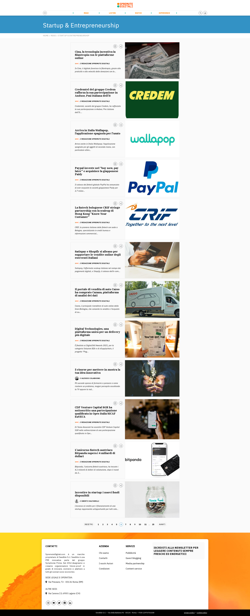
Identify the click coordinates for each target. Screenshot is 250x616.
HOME (46, 35)
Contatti (103, 558)
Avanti (162, 524)
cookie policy (202, 613)
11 (145, 524)
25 (153, 524)
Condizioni (104, 568)
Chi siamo (104, 552)
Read (86, 13)
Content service (134, 568)
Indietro (89, 524)
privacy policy (189, 613)
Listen (112, 13)
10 (140, 524)
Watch (138, 13)
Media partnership (135, 563)
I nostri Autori (106, 563)
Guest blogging (133, 558)
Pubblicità (131, 552)
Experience (164, 13)
